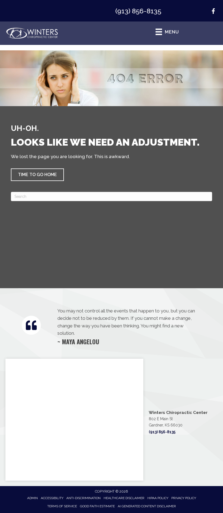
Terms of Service (62, 506)
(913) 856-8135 (138, 11)
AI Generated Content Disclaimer (147, 506)
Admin (32, 498)
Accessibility (52, 498)
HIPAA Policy (157, 498)
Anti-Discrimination (83, 498)
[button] (37, 174)
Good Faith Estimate (97, 506)
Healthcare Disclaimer (124, 498)
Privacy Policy (183, 498)
